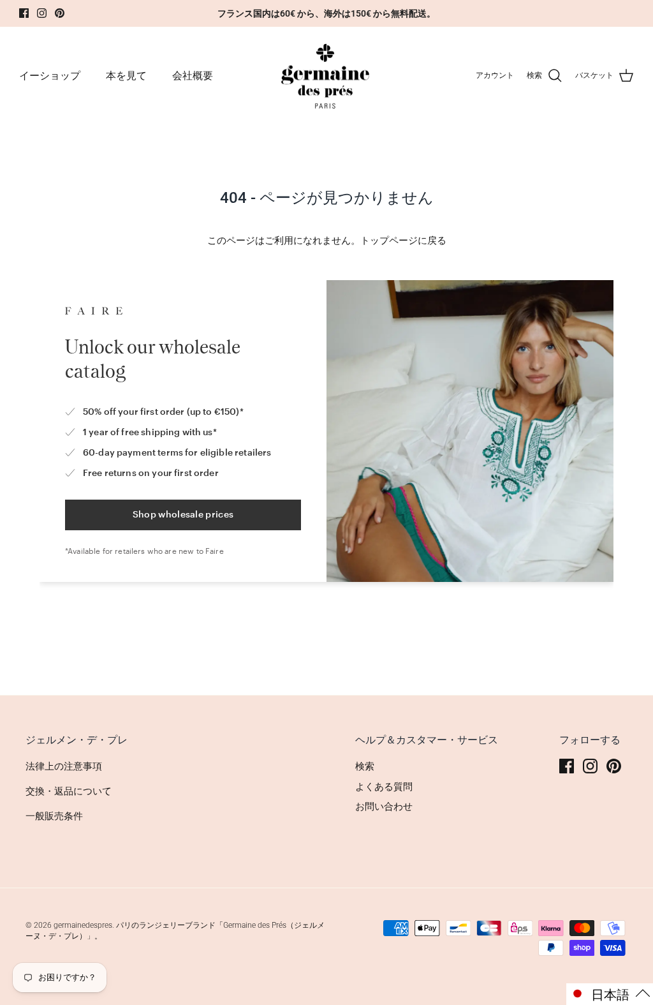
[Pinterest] (59, 13)
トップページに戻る (403, 240)
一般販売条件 (54, 816)
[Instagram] (42, 13)
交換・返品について (69, 791)
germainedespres (83, 925)
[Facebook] (24, 13)
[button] (609, 994)
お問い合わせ (384, 806)
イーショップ (49, 76)
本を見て (126, 76)
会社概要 (192, 76)
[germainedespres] (326, 76)
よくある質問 (384, 787)
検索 (364, 766)
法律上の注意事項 (64, 766)
